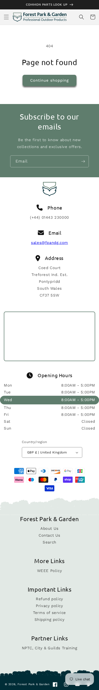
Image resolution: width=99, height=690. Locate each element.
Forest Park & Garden (34, 684)
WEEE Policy (49, 570)
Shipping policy (50, 619)
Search (49, 542)
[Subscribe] (83, 161)
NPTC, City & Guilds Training (49, 648)
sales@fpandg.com (49, 242)
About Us (49, 528)
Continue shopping (49, 80)
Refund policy (49, 599)
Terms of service (49, 612)
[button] (6, 17)
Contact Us (49, 535)
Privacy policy (49, 606)
